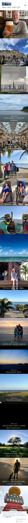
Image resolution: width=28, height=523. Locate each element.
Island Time (14, 232)
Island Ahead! (14, 400)
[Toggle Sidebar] (25, 5)
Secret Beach (14, 260)
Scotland (14, 148)
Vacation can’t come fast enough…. (13, 427)
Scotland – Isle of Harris (14, 119)
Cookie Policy (8, 516)
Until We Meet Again (14, 344)
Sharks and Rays (14, 204)
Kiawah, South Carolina (14, 511)
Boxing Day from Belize (14, 315)
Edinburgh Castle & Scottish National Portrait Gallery (14, 62)
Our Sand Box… (14, 372)
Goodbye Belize (14, 176)
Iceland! (14, 37)
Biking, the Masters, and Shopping (14, 483)
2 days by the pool (14, 288)
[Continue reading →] (14, 24)
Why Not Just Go (11, 7)
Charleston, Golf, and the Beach (14, 455)
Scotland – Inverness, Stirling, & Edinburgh (14, 90)
